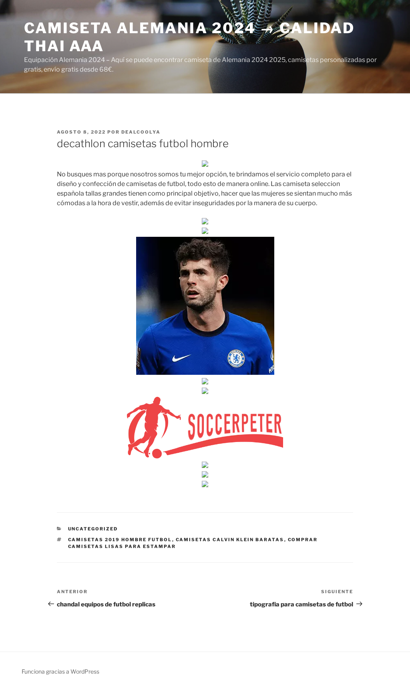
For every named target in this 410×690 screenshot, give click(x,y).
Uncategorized (93, 529)
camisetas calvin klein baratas (230, 539)
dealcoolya (141, 132)
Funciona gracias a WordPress (60, 671)
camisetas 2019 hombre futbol (120, 539)
